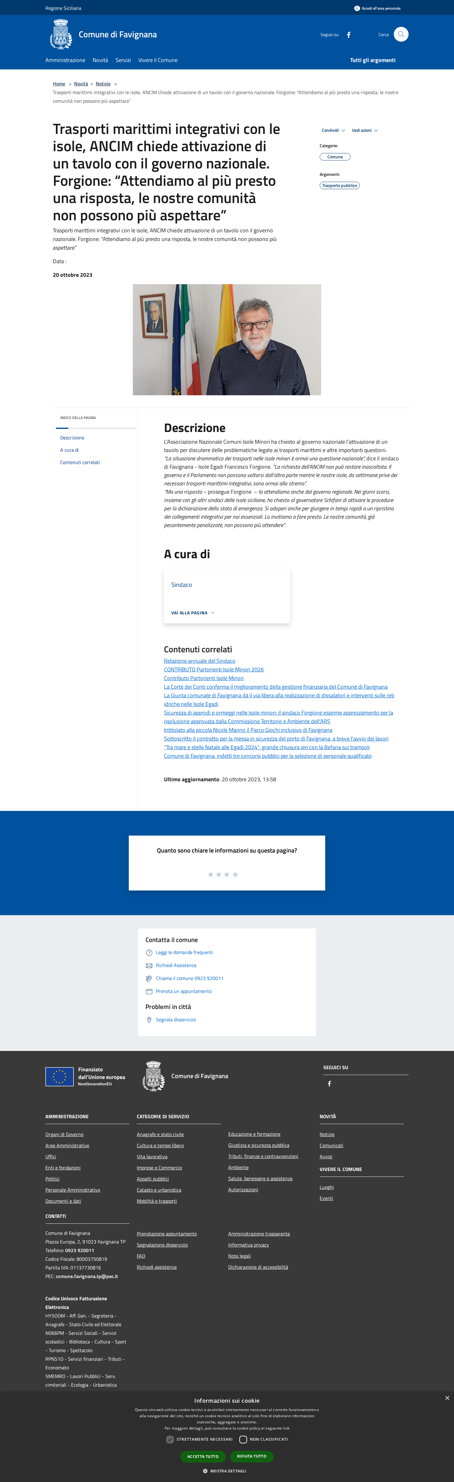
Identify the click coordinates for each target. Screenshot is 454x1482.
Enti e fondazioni (63, 1167)
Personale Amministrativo (72, 1189)
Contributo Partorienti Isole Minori (204, 678)
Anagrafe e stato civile (160, 1134)
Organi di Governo (64, 1134)
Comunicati (331, 1145)
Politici (52, 1178)
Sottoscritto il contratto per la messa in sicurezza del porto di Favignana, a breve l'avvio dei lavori (276, 738)
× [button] (447, 1398)
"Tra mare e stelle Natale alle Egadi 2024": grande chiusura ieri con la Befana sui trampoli (267, 747)
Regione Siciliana (63, 8)
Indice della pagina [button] (78, 418)
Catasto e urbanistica (159, 1189)
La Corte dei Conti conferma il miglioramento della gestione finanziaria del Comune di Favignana (276, 687)
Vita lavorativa (152, 1156)
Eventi (326, 1198)
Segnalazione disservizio (162, 1244)
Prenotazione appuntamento (167, 1233)
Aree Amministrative (67, 1145)
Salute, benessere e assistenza (260, 1178)
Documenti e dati (63, 1201)
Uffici (50, 1156)
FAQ (141, 1256)
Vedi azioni (362, 130)
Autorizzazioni (243, 1189)
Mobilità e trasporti (157, 1201)
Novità (81, 83)
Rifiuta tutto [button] (252, 1456)
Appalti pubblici (153, 1178)
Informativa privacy (248, 1244)
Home (59, 83)
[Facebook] (346, 34)
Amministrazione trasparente (259, 1233)
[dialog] (227, 1437)
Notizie (103, 83)
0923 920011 (79, 1250)
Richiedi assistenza (157, 1267)
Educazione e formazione (254, 1134)
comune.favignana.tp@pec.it (87, 1276)
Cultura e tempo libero (160, 1145)
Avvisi (326, 1156)
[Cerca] (401, 34)
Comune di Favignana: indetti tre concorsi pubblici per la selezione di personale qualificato (268, 756)
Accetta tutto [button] (203, 1456)
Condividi (331, 130)
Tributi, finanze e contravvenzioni (263, 1156)
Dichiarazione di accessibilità (258, 1267)
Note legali (239, 1256)
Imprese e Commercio (159, 1167)
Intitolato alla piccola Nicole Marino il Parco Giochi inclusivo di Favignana (248, 730)
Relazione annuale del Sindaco (199, 661)
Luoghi (327, 1187)
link (286, 1428)
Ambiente (238, 1167)
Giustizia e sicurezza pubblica (258, 1145)
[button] (227, 1471)
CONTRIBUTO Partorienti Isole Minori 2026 (214, 669)
